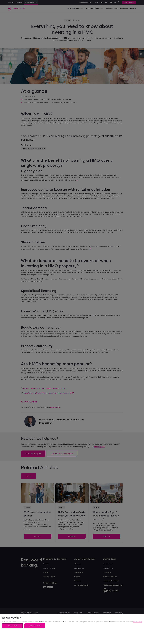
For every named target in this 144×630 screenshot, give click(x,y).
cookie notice (137, 622)
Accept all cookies (34, 626)
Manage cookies (12, 626)
